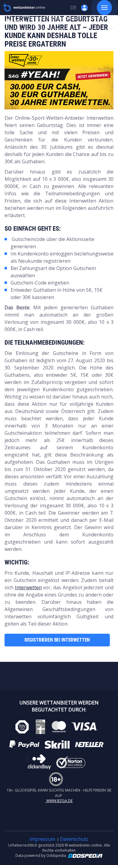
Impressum (42, 839)
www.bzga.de (59, 800)
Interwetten (28, 587)
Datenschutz (74, 839)
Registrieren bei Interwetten (57, 640)
